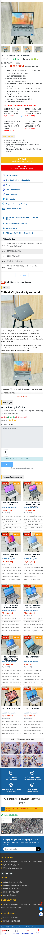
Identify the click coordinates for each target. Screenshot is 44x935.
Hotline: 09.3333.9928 (11, 815)
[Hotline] (41, 903)
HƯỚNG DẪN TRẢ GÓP (11, 892)
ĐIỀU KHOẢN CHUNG (10, 895)
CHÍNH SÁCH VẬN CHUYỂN (12, 882)
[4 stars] (14, 420)
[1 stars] (9, 420)
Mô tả (3, 282)
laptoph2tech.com (16, 868)
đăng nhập (11, 417)
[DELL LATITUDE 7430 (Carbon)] (22, 23)
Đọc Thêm (22, 275)
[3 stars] (12, 420)
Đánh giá (8, 282)
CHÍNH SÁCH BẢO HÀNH (11, 889)
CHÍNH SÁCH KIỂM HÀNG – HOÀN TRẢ (16, 885)
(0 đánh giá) (15, 59)
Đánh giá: (4, 420)
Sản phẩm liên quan (24, 282)
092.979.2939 (15, 921)
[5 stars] (16, 420)
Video (14, 282)
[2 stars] (11, 420)
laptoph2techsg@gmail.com (16, 223)
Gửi (7, 464)
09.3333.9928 (11, 228)
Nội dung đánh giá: (7, 424)
